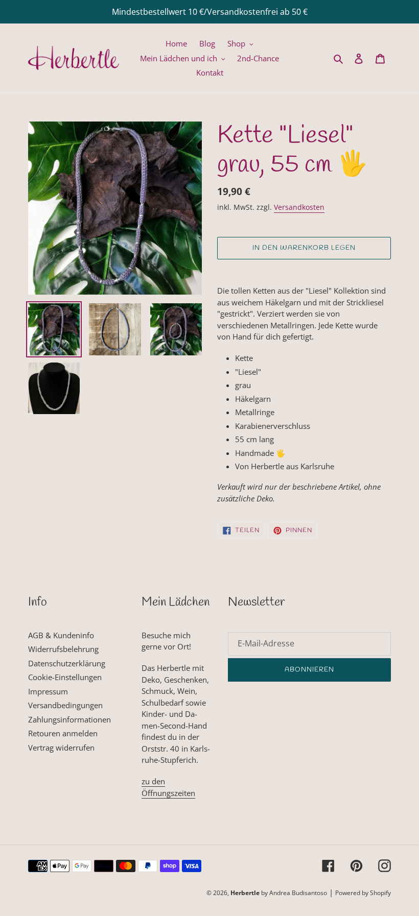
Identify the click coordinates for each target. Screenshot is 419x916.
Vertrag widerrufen (61, 747)
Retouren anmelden (63, 733)
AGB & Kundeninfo (61, 635)
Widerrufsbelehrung (63, 649)
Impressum (48, 691)
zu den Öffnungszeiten (168, 787)
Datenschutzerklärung (66, 663)
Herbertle (245, 892)
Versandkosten (299, 207)
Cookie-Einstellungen (65, 677)
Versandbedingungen (65, 705)
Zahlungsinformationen (69, 719)
